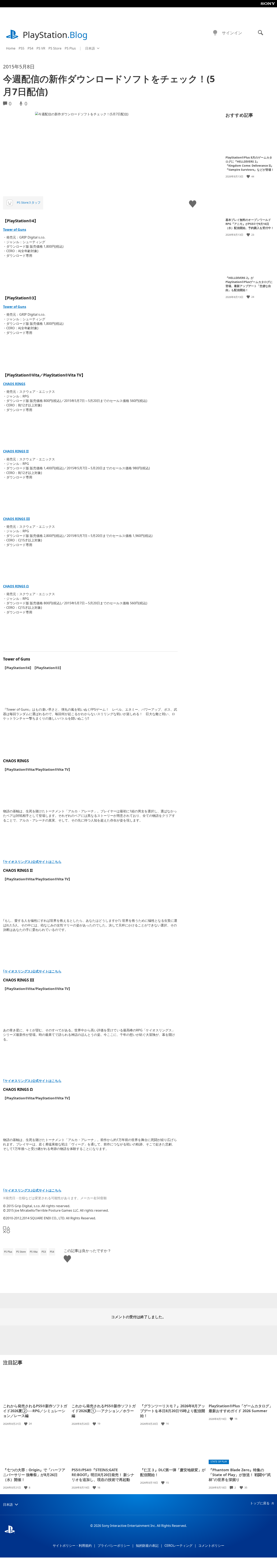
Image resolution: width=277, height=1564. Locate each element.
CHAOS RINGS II (16, 451)
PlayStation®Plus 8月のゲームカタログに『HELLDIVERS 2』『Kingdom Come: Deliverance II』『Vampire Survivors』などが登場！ (249, 163)
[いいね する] (249, 176)
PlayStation (55, 34)
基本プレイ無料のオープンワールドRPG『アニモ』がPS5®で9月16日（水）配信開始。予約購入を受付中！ (249, 224)
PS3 (44, 1251)
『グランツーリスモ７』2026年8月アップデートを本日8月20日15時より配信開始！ (172, 1410)
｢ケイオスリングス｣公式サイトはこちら (32, 861)
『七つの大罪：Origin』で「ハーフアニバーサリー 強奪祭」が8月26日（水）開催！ (34, 1474)
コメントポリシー (211, 1545)
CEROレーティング (178, 1545)
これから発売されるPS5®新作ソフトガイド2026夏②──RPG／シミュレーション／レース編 (35, 1410)
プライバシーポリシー (114, 1545)
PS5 (21, 48)
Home (10, 48)
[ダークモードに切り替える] (215, 33)
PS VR (41, 48)
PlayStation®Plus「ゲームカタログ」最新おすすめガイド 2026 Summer (241, 1408)
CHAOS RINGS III (16, 519)
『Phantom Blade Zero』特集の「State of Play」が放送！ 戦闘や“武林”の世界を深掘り (240, 1474)
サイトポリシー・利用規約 (72, 1545)
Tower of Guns (14, 229)
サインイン (232, 33)
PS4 (30, 48)
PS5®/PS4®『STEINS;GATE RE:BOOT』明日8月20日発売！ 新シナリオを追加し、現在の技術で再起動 (103, 1474)
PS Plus (70, 48)
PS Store (54, 48)
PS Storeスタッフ (29, 202)
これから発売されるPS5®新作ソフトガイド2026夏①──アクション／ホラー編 (104, 1410)
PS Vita (34, 1251)
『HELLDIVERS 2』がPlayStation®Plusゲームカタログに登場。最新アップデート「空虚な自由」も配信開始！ (249, 284)
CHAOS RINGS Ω (16, 586)
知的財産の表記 (147, 1545)
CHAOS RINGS (14, 384)
